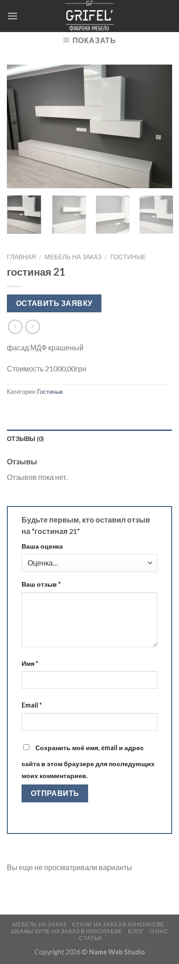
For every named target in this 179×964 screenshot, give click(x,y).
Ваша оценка (42, 546)
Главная (21, 257)
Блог (136, 931)
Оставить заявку (54, 303)
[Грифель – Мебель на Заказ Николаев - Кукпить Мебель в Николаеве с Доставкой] (89, 16)
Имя (30, 663)
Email (32, 705)
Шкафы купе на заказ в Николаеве (67, 931)
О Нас (159, 931)
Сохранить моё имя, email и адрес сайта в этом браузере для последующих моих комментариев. (88, 761)
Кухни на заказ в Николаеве (118, 924)
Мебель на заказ (73, 257)
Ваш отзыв (41, 584)
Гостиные (128, 257)
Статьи (90, 938)
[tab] (89, 439)
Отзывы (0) (25, 438)
